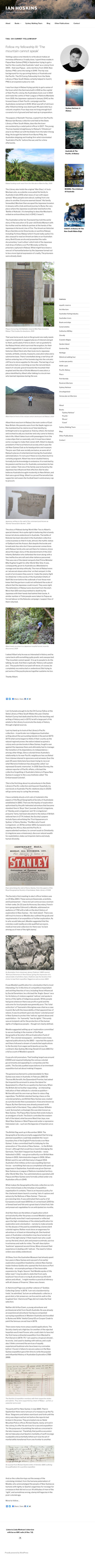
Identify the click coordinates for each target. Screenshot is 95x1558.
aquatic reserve (65, 305)
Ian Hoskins (22, 8)
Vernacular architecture (68, 396)
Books (17, 23)
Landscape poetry (66, 361)
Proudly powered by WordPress (16, 1553)
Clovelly (62, 335)
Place (61, 374)
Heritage (62, 353)
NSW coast (63, 366)
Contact (77, 23)
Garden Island (64, 344)
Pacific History (64, 370)
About (8, 23)
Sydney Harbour (65, 387)
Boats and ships (65, 322)
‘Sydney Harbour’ (68, 413)
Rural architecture (66, 383)
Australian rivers (65, 318)
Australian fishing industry (68, 314)
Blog (48, 23)
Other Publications (62, 23)
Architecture (64, 309)
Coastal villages (65, 340)
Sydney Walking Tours (33, 23)
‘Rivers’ (64, 419)
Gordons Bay (64, 348)
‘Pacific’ (65, 416)
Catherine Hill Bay (65, 331)
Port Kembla (63, 379)
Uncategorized (64, 392)
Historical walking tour (67, 357)
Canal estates (64, 327)
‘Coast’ (64, 422)
